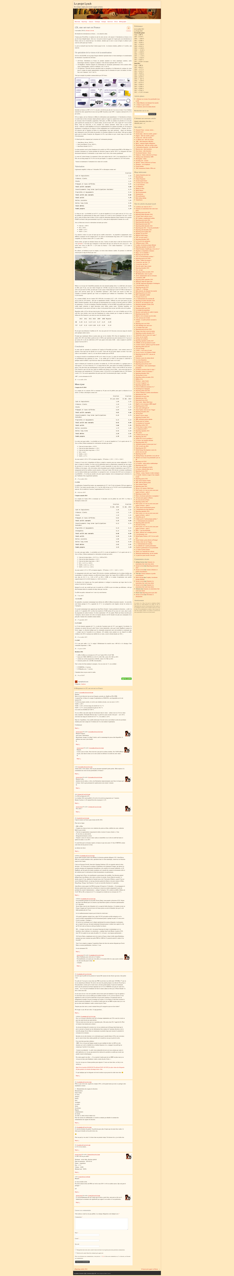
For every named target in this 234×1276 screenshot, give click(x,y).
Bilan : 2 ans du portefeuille (143, 530)
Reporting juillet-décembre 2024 (144, 214)
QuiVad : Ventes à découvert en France (146, 162)
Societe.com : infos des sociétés (144, 137)
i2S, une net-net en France (142, 500)
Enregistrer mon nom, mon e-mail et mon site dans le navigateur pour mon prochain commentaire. (101, 1250)
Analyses (91, 21)
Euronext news (139, 132)
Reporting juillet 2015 (141, 442)
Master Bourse (139, 190)
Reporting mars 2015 (141, 465)
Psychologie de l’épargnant (143, 388)
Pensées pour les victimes (142, 421)
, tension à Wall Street (144, 488)
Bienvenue (77, 21)
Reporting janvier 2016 (142, 406)
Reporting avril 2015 (141, 461)
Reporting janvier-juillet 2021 (143, 231)
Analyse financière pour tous (143, 175)
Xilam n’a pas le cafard (142, 415)
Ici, (103, 1256)
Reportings (84, 21)
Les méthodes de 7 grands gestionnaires (146, 546)
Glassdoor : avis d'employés (143, 164)
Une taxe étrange (140, 348)
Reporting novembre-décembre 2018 (145, 300)
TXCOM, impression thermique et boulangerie (148, 283)
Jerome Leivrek (90, 30)
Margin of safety (140, 188)
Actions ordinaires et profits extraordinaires (147, 392)
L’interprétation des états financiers (145, 509)
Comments (90, 1273)
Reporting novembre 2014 (142, 494)
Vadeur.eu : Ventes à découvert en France (146, 155)
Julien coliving (139, 577)
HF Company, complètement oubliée (145, 218)
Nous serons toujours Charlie (143, 480)
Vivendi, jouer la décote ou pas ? (144, 216)
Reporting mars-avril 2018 (142, 323)
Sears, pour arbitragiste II (142, 408)
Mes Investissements (141, 192)
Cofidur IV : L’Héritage (142, 289)
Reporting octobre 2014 (142, 501)
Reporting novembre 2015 (142, 417)
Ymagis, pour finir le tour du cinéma (145, 331)
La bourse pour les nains (142, 182)
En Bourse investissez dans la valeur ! (145, 369)
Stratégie (103, 21)
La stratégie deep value (142, 327)
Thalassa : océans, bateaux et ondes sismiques (147, 473)
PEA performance (140, 196)
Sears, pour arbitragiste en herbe (144, 467)
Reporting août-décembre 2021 (144, 230)
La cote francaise (140, 184)
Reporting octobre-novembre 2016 (145, 377)
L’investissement (141, 534)
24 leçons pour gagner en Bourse (144, 498)
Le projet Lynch (82, 3)
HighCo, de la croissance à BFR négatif (146, 404)
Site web (77, 1244)
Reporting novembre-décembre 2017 (145, 333)
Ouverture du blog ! (141, 524)
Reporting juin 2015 (141, 448)
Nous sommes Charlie (141, 484)
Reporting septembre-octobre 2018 (145, 304)
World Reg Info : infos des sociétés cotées (146, 145)
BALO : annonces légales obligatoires (145, 143)
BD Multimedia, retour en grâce (144, 274)
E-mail (77, 1238)
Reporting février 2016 (142, 400)
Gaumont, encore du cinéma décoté (145, 358)
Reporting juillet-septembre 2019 (144, 279)
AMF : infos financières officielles (144, 141)
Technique (97, 21)
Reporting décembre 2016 (142, 373)
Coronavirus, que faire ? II (143, 262)
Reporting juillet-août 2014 (143, 523)
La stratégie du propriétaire (143, 310)
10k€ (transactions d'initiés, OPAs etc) (145, 168)
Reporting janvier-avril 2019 (143, 293)
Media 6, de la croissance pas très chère (146, 316)
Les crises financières (141, 360)
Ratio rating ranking (141, 198)
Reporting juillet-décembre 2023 (144, 222)
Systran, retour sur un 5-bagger (144, 542)
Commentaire (79, 1217)
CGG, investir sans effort (142, 446)
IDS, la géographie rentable (143, 295)
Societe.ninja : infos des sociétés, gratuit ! (146, 134)
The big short (139, 413)
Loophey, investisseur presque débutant (146, 245)
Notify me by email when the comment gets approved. (90, 1253)
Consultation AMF (140, 277)
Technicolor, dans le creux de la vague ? (146, 335)
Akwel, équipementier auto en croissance (146, 276)
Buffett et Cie (139, 379)
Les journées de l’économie (143, 423)
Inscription (76, 1273)
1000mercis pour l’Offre (142, 243)
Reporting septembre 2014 (142, 511)
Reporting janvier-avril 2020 (143, 258)
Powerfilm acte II (140, 517)
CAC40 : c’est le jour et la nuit (144, 350)
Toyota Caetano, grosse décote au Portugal (146, 540)
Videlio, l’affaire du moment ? (144, 260)
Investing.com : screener (142, 160)
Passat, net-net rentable (142, 337)
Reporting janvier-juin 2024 (143, 220)
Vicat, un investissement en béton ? (145, 256)
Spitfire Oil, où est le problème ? (144, 438)
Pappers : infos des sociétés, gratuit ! (145, 136)
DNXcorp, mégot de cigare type (144, 281)
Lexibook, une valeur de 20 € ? (144, 207)
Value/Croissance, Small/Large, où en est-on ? (148, 249)
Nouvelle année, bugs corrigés (143, 266)
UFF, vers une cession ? (142, 237)
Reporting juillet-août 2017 (143, 346)
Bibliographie (122, 21)
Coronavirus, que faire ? (142, 264)
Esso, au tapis (139, 270)
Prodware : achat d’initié (142, 381)
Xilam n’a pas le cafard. (143, 105)
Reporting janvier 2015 (142, 479)
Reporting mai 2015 (141, 454)
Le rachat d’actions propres (143, 549)
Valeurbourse (139, 200)
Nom (76, 1233)
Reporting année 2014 (141, 486)
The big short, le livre (141, 375)
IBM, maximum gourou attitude (144, 419)
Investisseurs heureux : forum (143, 153)
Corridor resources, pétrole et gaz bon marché (147, 344)
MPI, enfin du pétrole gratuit (143, 482)
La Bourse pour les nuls (142, 434)
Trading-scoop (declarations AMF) (145, 157)
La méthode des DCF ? (142, 429)
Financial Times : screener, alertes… (145, 130)
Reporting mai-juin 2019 (142, 287)
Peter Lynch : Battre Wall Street (144, 402)
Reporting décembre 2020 (142, 239)
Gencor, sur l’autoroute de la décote (145, 551)
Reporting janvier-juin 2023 (143, 224)
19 (128, 28)
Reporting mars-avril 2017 (142, 362)
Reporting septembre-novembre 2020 (145, 247)
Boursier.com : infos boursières (144, 149)
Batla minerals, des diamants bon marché (146, 291)
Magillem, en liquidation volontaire (145, 251)
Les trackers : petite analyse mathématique (147, 463)
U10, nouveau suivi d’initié (143, 318)
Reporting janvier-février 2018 (144, 329)
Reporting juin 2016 (141, 394)
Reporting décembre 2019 (142, 268)
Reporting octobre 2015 (142, 425)
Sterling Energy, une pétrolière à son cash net (147, 456)
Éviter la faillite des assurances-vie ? (145, 387)
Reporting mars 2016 (141, 398)
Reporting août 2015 (141, 436)
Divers (116, 21)
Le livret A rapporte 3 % (142, 383)
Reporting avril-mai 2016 (142, 396)
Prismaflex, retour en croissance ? (144, 371)
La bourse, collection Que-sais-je (144, 469)
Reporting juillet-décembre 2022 (144, 226)
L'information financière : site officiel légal (147, 147)
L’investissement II (142, 285)
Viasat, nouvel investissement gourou (145, 507)
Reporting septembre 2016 (142, 385)
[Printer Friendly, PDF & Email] (126, 679)
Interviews (110, 21)
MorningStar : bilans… (142, 159)
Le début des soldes (141, 306)
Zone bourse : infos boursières (143, 151)
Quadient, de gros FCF (142, 233)
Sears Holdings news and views (144, 325)
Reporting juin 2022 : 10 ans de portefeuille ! (147, 228)
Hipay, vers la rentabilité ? (142, 253)
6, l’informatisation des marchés (144, 544)
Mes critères (139, 433)
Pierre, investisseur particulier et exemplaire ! (147, 496)
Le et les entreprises (143, 241)
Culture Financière (140, 179)
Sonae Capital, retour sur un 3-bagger (145, 410)
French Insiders (140, 166)
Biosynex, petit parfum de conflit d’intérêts (147, 312)
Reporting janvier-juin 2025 (143, 212)
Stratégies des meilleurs (142, 339)
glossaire (80, 243)
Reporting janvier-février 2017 (144, 364)
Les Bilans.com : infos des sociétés (145, 139)
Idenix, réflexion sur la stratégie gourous (146, 532)
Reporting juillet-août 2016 (143, 390)
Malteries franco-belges (142, 235)
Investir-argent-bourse (141, 181)
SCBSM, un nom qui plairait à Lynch (145, 343)
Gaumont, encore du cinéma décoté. (146, 107)
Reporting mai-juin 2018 (142, 314)
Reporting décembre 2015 (142, 411)
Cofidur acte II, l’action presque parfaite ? (147, 519)
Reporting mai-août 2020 (142, 254)
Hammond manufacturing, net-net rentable (147, 553)
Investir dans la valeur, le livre (143, 427)
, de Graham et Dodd (145, 352)
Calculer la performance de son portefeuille (147, 547)
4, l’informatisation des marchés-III (145, 298)
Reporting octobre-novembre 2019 (145, 272)
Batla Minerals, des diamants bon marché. (148, 103)
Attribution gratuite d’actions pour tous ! (146, 444)
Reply (77, 728)
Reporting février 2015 (142, 471)
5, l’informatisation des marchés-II (145, 521)
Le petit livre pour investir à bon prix (145, 555)
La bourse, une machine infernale (144, 440)
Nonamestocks (139, 194)
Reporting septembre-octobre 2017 (145, 341)
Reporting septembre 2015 (142, 431)
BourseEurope (139, 177)
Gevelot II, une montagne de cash (144, 302)
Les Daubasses (139, 186)
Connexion (81, 1273)
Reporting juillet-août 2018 (143, 308)
